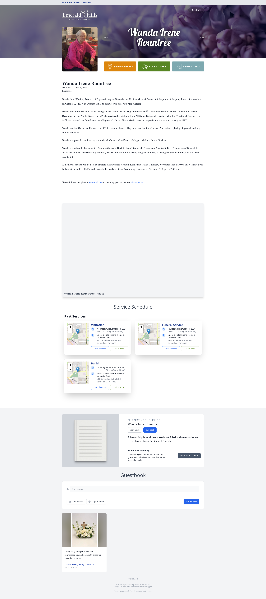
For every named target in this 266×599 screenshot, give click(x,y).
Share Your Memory (189, 455)
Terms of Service (140, 587)
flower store (137, 182)
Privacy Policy (125, 587)
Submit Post (191, 501)
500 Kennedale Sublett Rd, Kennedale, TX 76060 (109, 342)
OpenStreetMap (136, 591)
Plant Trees (119, 349)
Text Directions (100, 349)
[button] (78, 331)
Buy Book (150, 430)
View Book (134, 430)
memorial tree (96, 182)
